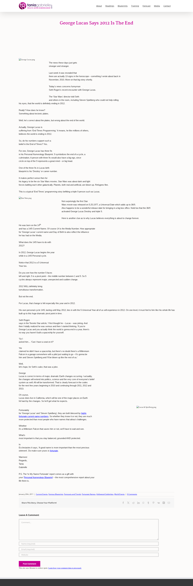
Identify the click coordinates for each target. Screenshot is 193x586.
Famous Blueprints (55, 494)
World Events (119, 494)
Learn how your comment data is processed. (65, 568)
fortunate (54, 451)
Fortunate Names (89, 494)
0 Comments (132, 494)
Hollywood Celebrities (104, 494)
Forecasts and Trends (72, 494)
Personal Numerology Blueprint (38, 477)
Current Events (42, 494)
